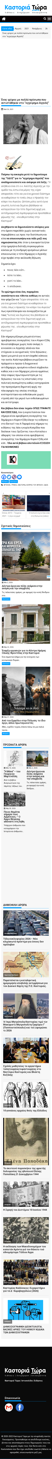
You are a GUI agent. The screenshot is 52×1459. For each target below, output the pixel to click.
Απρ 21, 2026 (9, 717)
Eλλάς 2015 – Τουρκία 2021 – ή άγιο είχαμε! (11, 514)
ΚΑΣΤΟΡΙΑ (21, 485)
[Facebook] (3, 477)
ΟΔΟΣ (46, 485)
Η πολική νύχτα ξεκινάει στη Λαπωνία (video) (39, 514)
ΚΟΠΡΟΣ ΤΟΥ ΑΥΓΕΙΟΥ (34, 485)
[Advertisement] (26, 66)
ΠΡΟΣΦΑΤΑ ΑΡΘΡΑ (15, 744)
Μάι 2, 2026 (8, 582)
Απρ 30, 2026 (11, 808)
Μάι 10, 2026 (11, 768)
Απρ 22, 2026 (9, 647)
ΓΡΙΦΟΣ (14, 485)
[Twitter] (9, 477)
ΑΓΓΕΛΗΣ (7, 485)
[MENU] (49, 19)
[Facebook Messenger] (19, 477)
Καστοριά (13, 481)
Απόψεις (5, 481)
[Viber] (14, 477)
